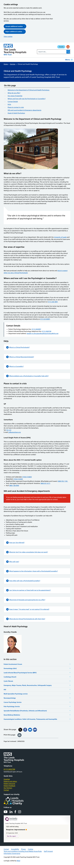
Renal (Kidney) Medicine (12, 715)
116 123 (8, 430)
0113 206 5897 (53, 302)
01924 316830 (27, 477)
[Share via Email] (30, 730)
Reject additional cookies (14, 31)
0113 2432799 (9, 769)
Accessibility (15, 849)
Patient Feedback (9, 786)
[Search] (68, 52)
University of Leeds (60, 237)
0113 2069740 (46, 331)
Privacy (23, 849)
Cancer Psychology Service (12, 702)
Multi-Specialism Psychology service (16, 694)
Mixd (18, 861)
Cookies (30, 849)
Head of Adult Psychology (16, 113)
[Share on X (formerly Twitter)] (20, 730)
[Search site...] (51, 52)
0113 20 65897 (45, 319)
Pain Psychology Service (12, 706)
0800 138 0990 (14, 485)
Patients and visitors (10, 781)
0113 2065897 (36, 329)
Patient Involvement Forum (13, 664)
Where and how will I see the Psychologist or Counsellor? (26, 99)
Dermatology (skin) (10, 668)
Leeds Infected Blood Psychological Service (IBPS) (20, 673)
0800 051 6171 (45, 483)
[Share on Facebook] (25, 730)
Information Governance (12, 853)
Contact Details (13, 101)
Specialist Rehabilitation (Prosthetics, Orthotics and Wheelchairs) (25, 711)
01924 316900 (18, 479)
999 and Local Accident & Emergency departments (24, 110)
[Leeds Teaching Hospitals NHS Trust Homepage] (15, 49)
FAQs (9, 104)
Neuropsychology (10, 698)
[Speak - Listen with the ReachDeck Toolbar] (68, 46)
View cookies (8, 36)
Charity (61, 47)
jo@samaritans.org (14, 432)
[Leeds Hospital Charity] (16, 801)
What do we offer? (14, 93)
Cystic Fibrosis (8, 681)
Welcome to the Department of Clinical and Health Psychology (29, 90)
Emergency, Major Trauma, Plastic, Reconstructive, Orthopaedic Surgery (28, 685)
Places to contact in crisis (16, 107)
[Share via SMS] (35, 730)
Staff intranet (48, 851)
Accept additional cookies (14, 26)
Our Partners (8, 788)
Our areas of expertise (15, 96)
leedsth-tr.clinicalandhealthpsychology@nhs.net (42, 333)
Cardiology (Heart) (10, 677)
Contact (6, 790)
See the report (11, 836)
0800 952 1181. (63, 481)
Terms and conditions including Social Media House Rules (23, 851)
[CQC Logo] (11, 820)
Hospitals (7, 779)
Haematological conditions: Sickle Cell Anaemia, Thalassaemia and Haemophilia (30, 719)
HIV (5, 689)
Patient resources (9, 783)
